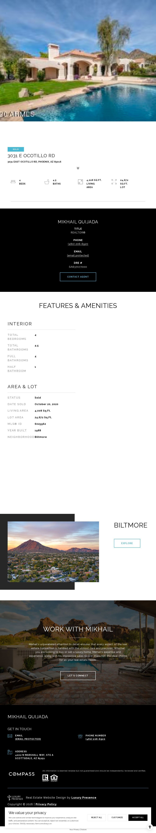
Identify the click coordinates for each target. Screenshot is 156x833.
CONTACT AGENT (78, 277)
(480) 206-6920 (78, 244)
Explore (127, 543)
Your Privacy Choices (78, 829)
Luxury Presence (83, 797)
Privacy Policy (46, 804)
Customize (117, 817)
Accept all (138, 817)
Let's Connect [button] (78, 675)
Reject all (96, 817)
